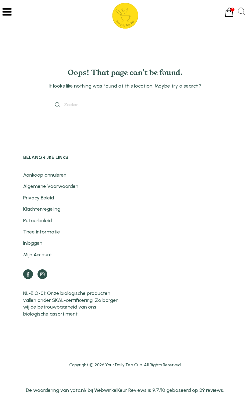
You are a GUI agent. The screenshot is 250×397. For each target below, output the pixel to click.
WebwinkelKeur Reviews (120, 390)
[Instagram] (42, 274)
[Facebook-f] (28, 274)
